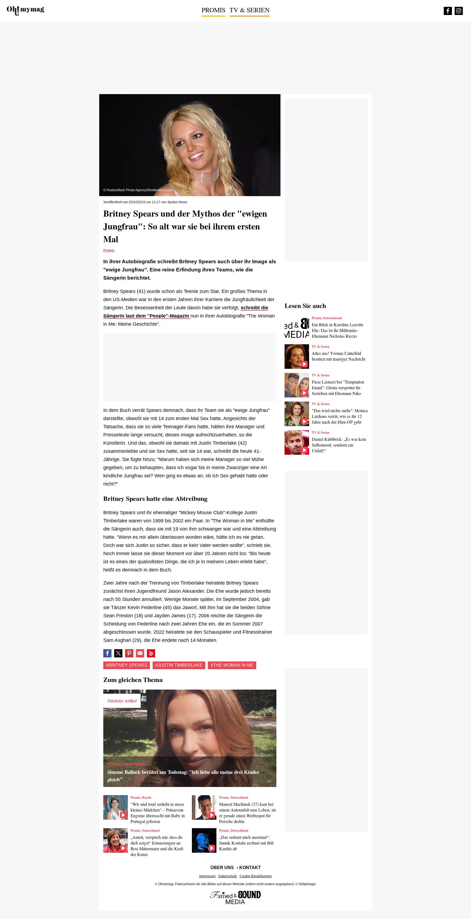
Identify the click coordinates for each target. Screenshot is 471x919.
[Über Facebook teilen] (107, 653)
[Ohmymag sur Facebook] (448, 11)
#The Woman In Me (232, 665)
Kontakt (250, 867)
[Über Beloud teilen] (151, 653)
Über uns (222, 867)
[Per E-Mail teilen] (140, 653)
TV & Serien (250, 9)
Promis (213, 9)
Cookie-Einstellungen (256, 876)
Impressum (207, 876)
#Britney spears (126, 665)
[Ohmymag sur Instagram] (459, 11)
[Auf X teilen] (118, 653)
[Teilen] (129, 653)
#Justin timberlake (179, 665)
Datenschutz (227, 876)
